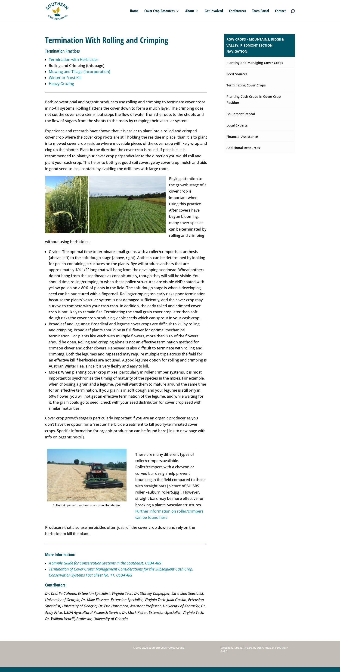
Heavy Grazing (61, 83)
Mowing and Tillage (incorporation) (79, 71)
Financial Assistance (242, 136)
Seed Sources (236, 74)
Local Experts (237, 125)
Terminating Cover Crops (246, 85)
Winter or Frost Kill (65, 77)
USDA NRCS (264, 647)
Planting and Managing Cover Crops (254, 62)
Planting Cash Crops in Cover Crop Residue (253, 99)
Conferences (237, 11)
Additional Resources (243, 148)
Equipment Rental (240, 114)
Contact (280, 11)
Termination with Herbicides (74, 59)
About (189, 11)
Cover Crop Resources (159, 11)
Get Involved (214, 11)
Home (134, 11)
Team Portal (260, 11)
